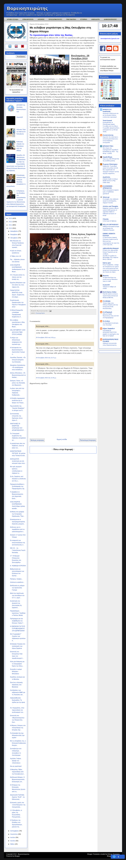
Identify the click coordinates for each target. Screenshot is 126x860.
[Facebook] (102, 51)
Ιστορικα (83, 19)
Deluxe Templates (114, 854)
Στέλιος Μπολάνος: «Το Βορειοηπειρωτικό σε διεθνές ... (18, 375)
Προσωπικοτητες (55, 19)
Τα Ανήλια (106, 321)
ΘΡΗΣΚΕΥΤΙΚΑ (108, 146)
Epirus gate (107, 263)
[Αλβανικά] (22, 46)
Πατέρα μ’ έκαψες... (16, 579)
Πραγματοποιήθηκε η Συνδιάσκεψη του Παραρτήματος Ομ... (17, 486)
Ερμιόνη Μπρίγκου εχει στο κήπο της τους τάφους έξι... (17, 285)
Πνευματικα (71, 19)
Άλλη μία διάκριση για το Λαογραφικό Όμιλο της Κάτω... (17, 664)
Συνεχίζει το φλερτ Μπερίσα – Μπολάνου (16, 671)
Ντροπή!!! (19, 117)
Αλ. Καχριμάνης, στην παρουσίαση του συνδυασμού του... (17, 710)
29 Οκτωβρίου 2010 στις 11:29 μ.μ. (46, 377)
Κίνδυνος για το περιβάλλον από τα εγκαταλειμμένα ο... (17, 529)
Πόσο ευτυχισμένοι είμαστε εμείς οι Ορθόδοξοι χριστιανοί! (111, 191)
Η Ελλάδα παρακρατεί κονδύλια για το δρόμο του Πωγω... (17, 400)
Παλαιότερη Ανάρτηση (88, 440)
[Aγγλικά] (18, 46)
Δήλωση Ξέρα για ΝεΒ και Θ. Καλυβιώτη (21, 132)
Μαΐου (12, 844)
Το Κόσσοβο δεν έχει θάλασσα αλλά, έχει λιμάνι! (17, 735)
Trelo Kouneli (107, 120)
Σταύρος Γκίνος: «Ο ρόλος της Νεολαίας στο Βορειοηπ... (17, 383)
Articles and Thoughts (110, 206)
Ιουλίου (13, 837)
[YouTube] (109, 51)
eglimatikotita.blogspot (111, 248)
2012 (10, 222)
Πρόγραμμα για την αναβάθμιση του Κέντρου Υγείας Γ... (17, 621)
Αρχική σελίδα (62, 439)
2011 (10, 225)
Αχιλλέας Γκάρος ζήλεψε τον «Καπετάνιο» (15, 761)
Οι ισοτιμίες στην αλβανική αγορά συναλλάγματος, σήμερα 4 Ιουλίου (110, 200)
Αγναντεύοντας (108, 135)
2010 (10, 228)
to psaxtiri (106, 285)
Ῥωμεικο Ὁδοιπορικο (110, 164)
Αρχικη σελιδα (12, 19)
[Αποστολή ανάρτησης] (50, 311)
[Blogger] (115, 51)
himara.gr (106, 197)
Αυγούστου (14, 834)
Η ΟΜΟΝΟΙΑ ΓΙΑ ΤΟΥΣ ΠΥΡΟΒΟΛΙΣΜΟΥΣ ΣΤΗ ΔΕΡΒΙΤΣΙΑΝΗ (17, 628)
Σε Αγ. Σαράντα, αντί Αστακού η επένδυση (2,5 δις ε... (18, 479)
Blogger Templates (93, 854)
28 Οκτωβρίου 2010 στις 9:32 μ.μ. (46, 337)
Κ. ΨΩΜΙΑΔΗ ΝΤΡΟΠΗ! (18, 566)
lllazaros (106, 276)
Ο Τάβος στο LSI (15, 256)
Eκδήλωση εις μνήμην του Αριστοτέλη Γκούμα (17, 588)
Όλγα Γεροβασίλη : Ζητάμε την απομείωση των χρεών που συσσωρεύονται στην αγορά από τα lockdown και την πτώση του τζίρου (111, 268)
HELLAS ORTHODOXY (110, 224)
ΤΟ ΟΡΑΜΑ (106, 301)
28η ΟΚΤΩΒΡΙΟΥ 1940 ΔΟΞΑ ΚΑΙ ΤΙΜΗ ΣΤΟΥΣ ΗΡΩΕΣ (17, 332)
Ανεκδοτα (95, 19)
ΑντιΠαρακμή (107, 312)
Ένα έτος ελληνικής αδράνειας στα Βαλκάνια (16, 685)
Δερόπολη (106, 177)
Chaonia (106, 219)
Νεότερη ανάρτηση (37, 440)
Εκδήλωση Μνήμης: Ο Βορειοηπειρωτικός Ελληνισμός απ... (17, 779)
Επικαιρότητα (40, 313)
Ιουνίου (13, 841)
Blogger (17, 856)
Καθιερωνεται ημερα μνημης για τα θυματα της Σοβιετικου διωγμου (111, 228)
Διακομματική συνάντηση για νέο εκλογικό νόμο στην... (18, 461)
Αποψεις (41, 19)
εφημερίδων (16, 92)
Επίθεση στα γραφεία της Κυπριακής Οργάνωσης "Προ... (17, 514)
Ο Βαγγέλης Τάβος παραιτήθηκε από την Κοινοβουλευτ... (17, 772)
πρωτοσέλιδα (16, 90)
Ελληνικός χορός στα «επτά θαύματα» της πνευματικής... (17, 805)
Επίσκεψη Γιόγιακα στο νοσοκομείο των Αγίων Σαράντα (17, 646)
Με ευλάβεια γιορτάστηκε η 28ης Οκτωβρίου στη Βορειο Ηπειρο (60, 29)
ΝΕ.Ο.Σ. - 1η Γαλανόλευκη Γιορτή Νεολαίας (17, 550)
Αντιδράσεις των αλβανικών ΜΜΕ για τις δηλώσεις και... (17, 692)
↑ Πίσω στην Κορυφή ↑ (63, 449)
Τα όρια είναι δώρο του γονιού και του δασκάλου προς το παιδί (110, 279)
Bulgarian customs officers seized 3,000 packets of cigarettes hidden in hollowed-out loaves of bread (111, 211)
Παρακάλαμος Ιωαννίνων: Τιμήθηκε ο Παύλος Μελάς (17, 613)
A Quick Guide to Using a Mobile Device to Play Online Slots (110, 180)
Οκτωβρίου (14, 238)
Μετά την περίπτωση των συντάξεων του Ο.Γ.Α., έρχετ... (17, 595)
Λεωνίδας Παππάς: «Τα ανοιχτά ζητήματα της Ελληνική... (17, 360)
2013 (10, 218)
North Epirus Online (109, 292)
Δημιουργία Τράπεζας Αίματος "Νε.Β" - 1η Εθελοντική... (17, 797)
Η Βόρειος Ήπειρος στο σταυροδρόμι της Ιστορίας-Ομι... (18, 728)
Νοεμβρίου (14, 234)
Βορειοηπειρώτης (27, 8)
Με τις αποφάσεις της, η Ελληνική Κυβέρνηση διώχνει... (18, 743)
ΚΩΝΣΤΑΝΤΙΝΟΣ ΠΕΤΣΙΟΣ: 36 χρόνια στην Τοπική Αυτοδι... (18, 453)
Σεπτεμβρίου (14, 831)
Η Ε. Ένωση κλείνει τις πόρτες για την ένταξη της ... (17, 277)
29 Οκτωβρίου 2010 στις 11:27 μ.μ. (46, 357)
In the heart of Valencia (109, 221)
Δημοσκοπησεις (110, 19)
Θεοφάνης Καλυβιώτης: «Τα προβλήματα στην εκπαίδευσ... (18, 367)
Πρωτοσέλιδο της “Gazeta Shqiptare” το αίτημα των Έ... (17, 408)
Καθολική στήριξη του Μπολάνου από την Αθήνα (20, 146)
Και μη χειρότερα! (16, 766)
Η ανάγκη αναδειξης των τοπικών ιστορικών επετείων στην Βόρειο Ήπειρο (109, 68)
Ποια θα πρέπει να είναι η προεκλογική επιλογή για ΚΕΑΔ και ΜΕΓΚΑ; (110, 295)
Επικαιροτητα (28, 19)
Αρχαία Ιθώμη (107, 157)
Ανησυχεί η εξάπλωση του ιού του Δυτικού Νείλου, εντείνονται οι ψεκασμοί (110, 115)
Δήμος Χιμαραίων (109, 328)
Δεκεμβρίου (14, 231)
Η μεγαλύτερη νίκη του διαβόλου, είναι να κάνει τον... (17, 446)
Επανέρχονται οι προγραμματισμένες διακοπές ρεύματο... (17, 522)
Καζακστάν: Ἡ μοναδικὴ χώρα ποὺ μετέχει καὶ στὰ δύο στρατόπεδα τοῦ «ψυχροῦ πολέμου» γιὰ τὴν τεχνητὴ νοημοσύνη (111, 169)
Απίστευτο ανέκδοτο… (17, 582)
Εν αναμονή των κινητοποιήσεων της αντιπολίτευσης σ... (17, 543)
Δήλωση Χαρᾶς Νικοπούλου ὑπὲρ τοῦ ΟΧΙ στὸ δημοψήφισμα (111, 315)
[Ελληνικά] (10, 46)
